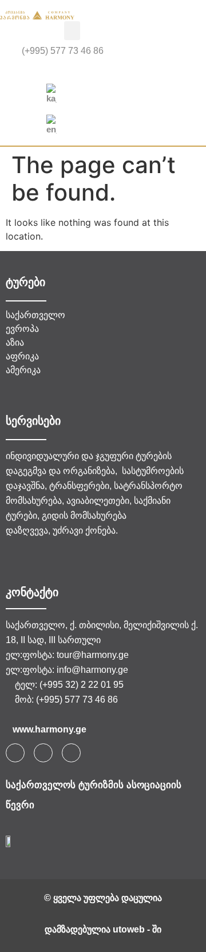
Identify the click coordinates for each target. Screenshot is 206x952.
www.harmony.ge (49, 729)
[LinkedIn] (116, 69)
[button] (72, 30)
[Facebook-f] (15, 752)
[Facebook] (90, 69)
